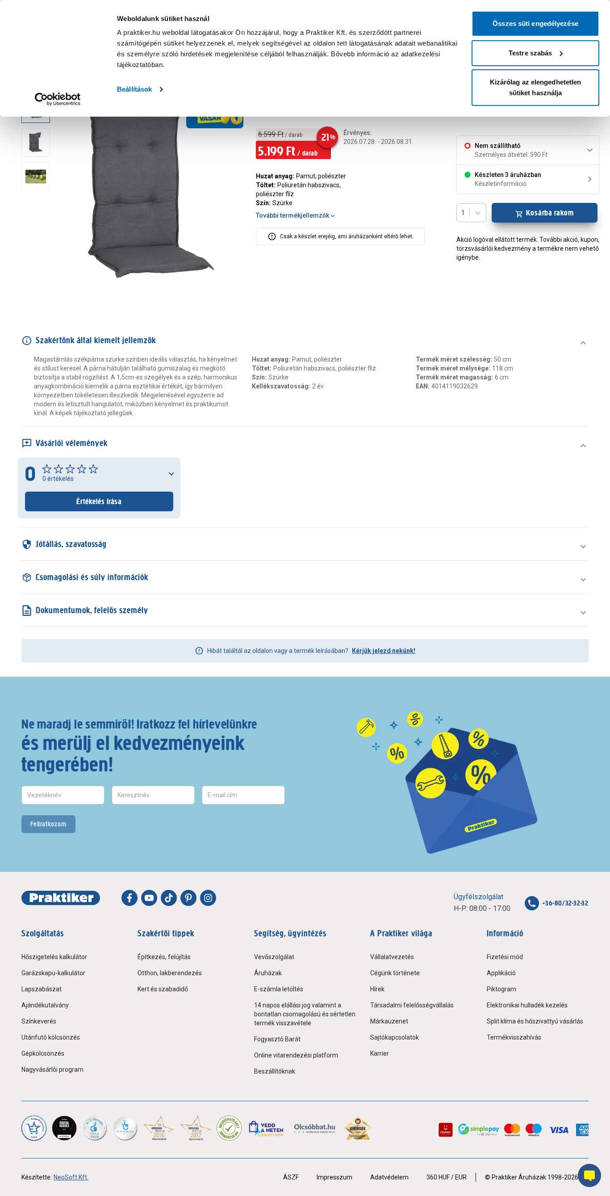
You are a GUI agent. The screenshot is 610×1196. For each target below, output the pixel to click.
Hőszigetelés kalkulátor (54, 956)
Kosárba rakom (550, 213)
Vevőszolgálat (274, 956)
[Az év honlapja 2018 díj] (94, 1128)
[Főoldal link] (60, 898)
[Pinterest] (188, 898)
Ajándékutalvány (45, 1005)
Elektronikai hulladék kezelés (527, 1005)
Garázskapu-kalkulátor (53, 973)
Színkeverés (38, 1021)
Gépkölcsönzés (42, 1053)
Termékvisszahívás (514, 1037)
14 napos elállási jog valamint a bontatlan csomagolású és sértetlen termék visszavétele (304, 1014)
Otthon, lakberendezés (170, 973)
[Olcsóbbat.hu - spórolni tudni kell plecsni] (315, 1128)
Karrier (379, 1053)
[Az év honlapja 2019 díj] (125, 1128)
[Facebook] (129, 898)
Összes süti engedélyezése (535, 23)
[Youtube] (149, 898)
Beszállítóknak (274, 1071)
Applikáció (501, 973)
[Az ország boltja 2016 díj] (159, 1128)
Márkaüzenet (389, 1021)
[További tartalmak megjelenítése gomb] (38, 287)
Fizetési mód (505, 956)
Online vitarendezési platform (296, 1055)
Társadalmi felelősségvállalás (412, 1005)
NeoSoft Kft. (71, 1177)
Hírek (377, 989)
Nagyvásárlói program (52, 1069)
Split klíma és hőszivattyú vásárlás (535, 1021)
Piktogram (501, 989)
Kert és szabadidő (163, 989)
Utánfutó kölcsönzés (50, 1037)
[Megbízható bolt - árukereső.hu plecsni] (229, 1128)
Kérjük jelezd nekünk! (383, 650)
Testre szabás (530, 53)
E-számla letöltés (278, 989)
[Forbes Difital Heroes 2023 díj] (64, 1128)
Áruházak (268, 973)
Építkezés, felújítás (164, 956)
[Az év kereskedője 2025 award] (357, 1128)
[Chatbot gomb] (589, 1175)
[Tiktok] (169, 898)
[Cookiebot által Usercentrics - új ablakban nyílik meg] (58, 99)
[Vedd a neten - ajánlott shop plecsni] (267, 1128)
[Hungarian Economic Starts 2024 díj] (33, 1128)
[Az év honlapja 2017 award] (196, 1128)
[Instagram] (208, 898)
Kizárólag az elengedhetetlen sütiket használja (535, 87)
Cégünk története (395, 973)
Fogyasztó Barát (277, 1039)
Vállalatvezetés (392, 956)
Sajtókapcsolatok (394, 1037)
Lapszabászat (41, 989)
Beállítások (134, 89)
